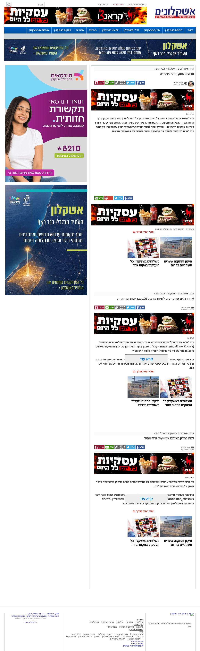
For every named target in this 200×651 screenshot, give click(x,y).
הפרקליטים (94, 622)
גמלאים (120, 622)
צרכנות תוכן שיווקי (111, 636)
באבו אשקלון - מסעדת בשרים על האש (43, 616)
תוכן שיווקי (112, 627)
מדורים (80, 30)
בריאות (140, 627)
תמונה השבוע (134, 639)
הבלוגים (160, 68)
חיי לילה (140, 622)
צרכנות (130, 622)
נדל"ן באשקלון (131, 30)
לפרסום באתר (103, 4)
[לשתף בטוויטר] (130, 84)
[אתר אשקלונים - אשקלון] (182, 613)
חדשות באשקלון (173, 30)
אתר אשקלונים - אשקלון (180, 68)
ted (187, 114)
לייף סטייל (138, 624)
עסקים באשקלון (62, 30)
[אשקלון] (175, 18)
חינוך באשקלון (152, 30)
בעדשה (93, 30)
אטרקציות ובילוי (127, 627)
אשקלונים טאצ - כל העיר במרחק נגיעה (43, 613)
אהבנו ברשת (128, 636)
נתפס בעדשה (90, 634)
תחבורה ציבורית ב (117, 639)
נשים (98, 636)
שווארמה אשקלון (18, 616)
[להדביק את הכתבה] (108, 199)
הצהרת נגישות (137, 641)
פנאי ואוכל (76, 634)
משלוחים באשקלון (39, 30)
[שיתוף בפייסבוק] (140, 84)
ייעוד (187, 478)
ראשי (190, 30)
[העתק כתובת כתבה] (120, 84)
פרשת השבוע (108, 622)
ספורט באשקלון (110, 30)
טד (188, 338)
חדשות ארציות (85, 636)
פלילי (141, 632)
